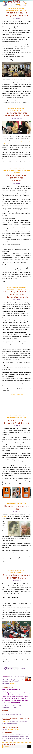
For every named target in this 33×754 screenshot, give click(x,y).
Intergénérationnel (12, 10)
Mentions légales (18, 751)
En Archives (5, 721)
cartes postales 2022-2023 (16, 8)
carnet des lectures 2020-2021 (16, 287)
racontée (4, 516)
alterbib (12, 683)
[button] (6, 492)
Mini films (5, 712)
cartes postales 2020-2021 (16, 570)
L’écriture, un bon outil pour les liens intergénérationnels (16, 294)
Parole (4, 734)
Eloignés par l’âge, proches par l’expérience (16, 178)
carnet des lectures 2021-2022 (16, 169)
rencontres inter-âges (13, 729)
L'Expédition (23, 10)
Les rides (23, 289)
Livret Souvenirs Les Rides (16, 394)
